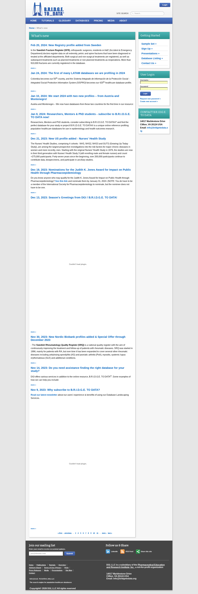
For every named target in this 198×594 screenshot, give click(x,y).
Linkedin (114, 551)
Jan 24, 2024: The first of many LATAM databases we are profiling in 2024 (78, 73)
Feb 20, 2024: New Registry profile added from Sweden (66, 45)
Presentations (57, 570)
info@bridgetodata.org (124, 578)
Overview (62, 565)
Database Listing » (152, 58)
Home (33, 21)
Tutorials (47, 21)
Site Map (68, 570)
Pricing (98, 21)
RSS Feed (129, 551)
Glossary (65, 21)
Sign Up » (147, 48)
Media (46, 570)
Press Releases (35, 570)
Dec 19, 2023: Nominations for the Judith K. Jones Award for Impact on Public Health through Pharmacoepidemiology (81, 171)
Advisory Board (35, 568)
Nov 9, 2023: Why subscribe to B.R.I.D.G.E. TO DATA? (65, 389)
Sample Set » (149, 43)
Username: (145, 80)
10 (94, 533)
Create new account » (149, 101)
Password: (144, 86)
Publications (41, 565)
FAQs (66, 568)
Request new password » (150, 99)
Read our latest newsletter (44, 395)
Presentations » (150, 53)
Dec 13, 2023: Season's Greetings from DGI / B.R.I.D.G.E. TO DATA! (74, 197)
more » (33, 68)
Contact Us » (148, 63)
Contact (32, 573)
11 (98, 533)
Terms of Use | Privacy (52, 568)
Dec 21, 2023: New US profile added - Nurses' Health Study (68, 138)
